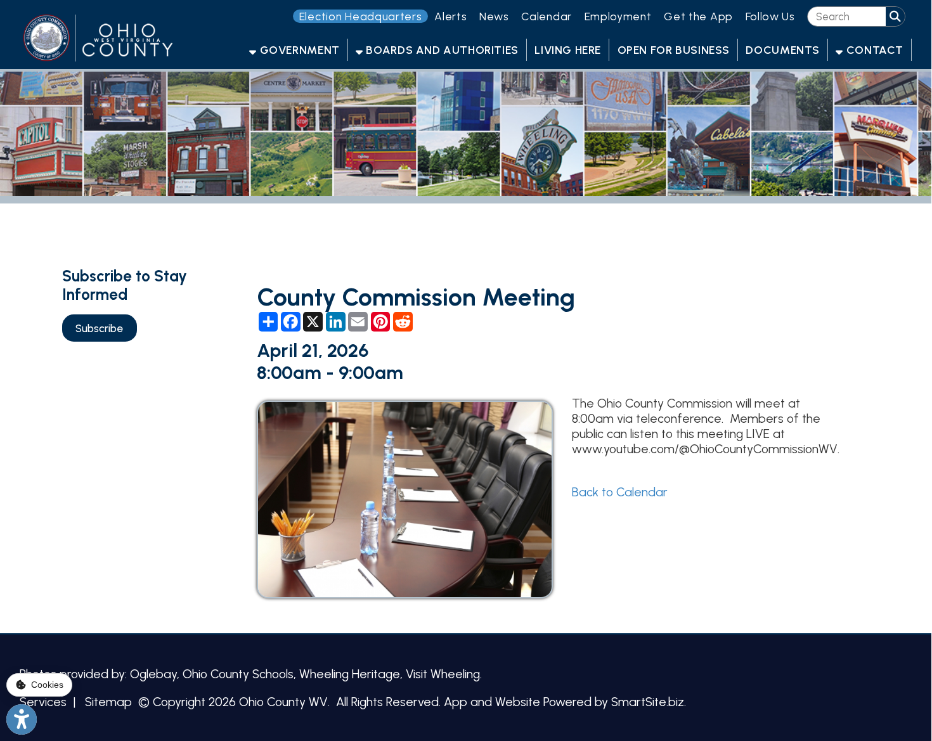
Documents (783, 49)
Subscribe (99, 328)
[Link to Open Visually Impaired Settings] (21, 719)
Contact (873, 49)
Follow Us (770, 16)
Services (43, 701)
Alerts (450, 16)
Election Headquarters (360, 16)
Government (298, 49)
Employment (618, 16)
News (494, 16)
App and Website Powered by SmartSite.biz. (565, 701)
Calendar (546, 16)
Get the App (698, 16)
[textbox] (846, 17)
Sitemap (108, 701)
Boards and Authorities (441, 49)
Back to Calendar (620, 491)
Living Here (567, 49)
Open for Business (674, 49)
